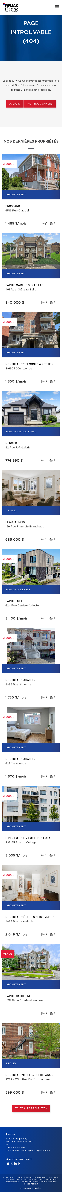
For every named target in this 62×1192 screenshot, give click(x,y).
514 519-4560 (18, 1148)
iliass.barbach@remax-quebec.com (32, 1151)
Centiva (37, 1188)
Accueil (14, 104)
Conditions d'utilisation (33, 1182)
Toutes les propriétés (31, 1108)
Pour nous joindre (39, 104)
